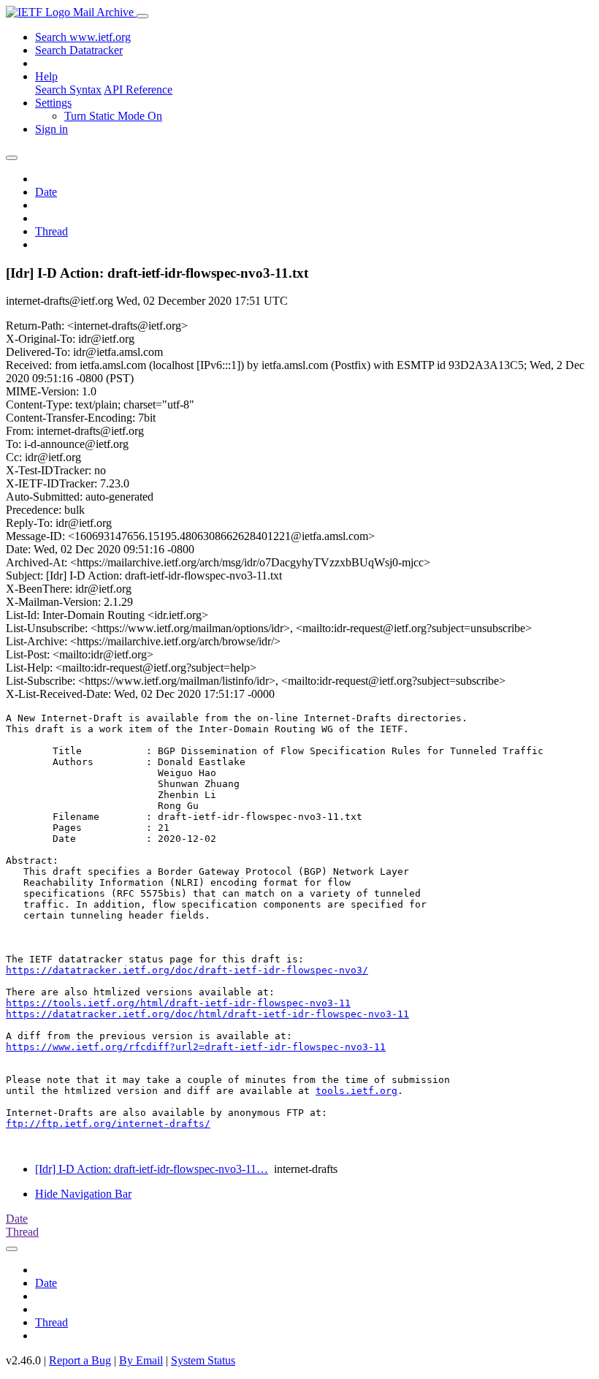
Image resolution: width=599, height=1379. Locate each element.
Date (46, 192)
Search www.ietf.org (83, 37)
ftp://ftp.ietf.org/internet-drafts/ (108, 1123)
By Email (141, 1360)
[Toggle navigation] (142, 16)
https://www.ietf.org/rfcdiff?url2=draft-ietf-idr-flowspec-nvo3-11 (196, 1046)
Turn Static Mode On (113, 116)
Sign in (51, 129)
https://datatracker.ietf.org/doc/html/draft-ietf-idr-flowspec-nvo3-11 (207, 1013)
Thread (51, 231)
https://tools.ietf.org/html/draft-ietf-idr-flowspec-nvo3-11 (178, 1003)
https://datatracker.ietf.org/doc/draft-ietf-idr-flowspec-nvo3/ (187, 970)
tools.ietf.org (356, 1090)
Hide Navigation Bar (83, 1194)
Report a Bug (80, 1360)
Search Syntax (68, 89)
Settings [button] (53, 102)
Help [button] (46, 76)
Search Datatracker (79, 50)
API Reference (138, 89)
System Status (203, 1360)
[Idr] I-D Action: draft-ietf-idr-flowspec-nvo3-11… (151, 1169)
